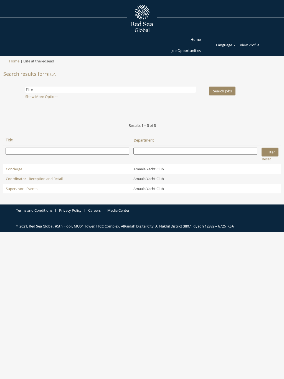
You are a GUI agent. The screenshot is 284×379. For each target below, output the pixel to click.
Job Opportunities (186, 50)
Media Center (118, 210)
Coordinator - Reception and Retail (34, 178)
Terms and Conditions (34, 210)
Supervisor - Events (21, 188)
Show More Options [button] (41, 96)
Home (196, 39)
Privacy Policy (70, 210)
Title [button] (9, 139)
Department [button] (144, 140)
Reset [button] (266, 158)
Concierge (14, 168)
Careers (94, 210)
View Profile (249, 44)
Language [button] (224, 44)
